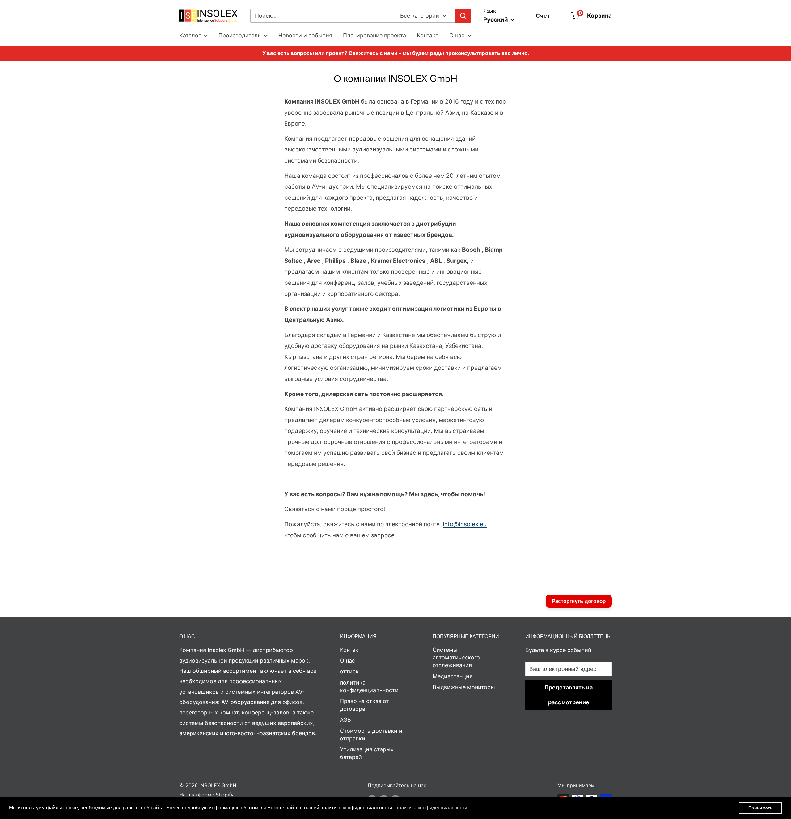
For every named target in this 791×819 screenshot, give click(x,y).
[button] (431, 808)
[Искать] (463, 16)
